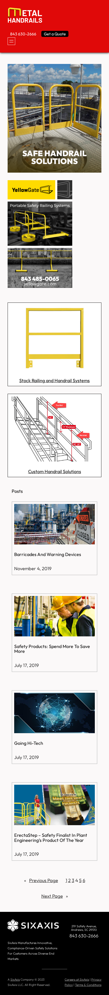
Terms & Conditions (88, 985)
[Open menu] (11, 41)
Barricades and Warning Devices (47, 554)
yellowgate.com (40, 284)
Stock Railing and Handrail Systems (54, 380)
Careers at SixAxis (77, 979)
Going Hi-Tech (28, 743)
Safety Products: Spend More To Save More (52, 649)
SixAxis (15, 979)
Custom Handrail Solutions (54, 471)
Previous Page (41, 880)
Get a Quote (55, 33)
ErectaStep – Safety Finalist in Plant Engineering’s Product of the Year (50, 838)
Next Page (54, 896)
